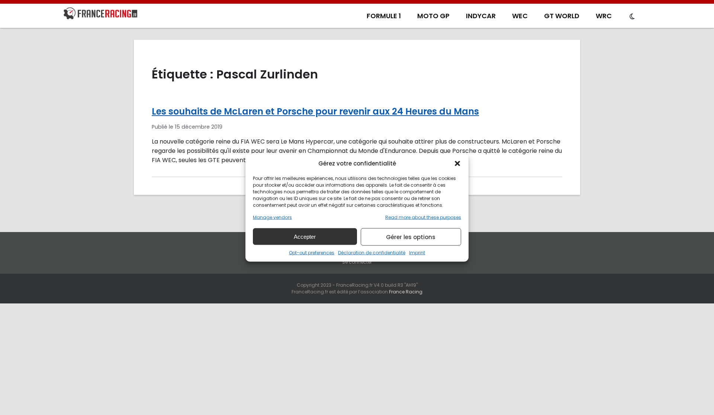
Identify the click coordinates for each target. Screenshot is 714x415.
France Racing (405, 292)
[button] (457, 163)
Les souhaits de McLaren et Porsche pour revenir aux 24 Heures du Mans (315, 111)
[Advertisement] (357, 359)
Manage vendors (272, 217)
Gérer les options (410, 237)
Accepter (305, 236)
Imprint (417, 253)
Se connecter (357, 262)
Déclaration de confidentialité (371, 253)
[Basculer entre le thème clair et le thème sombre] (632, 17)
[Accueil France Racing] (100, 14)
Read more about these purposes (423, 217)
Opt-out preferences (311, 253)
